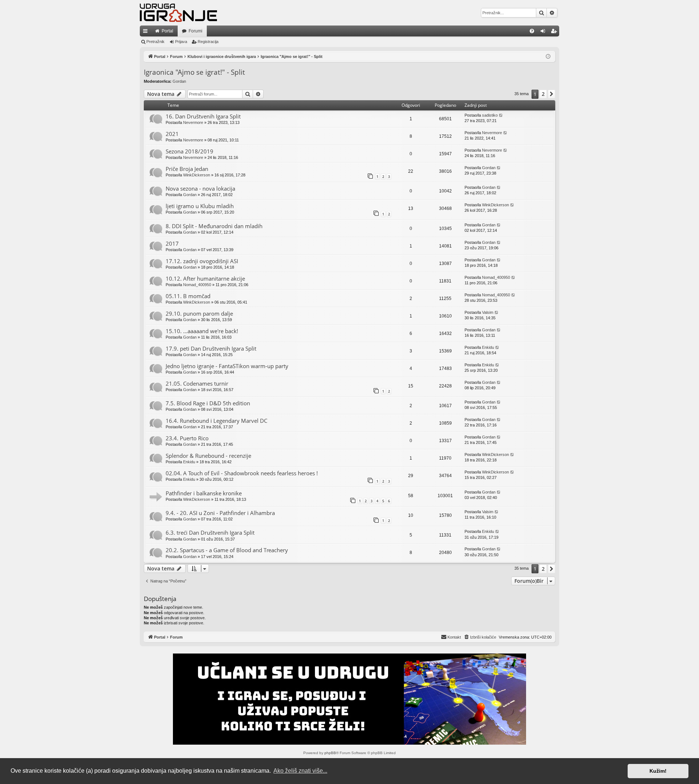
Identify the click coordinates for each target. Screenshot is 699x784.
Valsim (487, 312)
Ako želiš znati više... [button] (300, 771)
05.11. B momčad (188, 296)
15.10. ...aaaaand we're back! (202, 331)
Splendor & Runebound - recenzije (208, 455)
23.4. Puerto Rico (187, 438)
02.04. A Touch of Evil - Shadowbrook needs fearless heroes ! (242, 473)
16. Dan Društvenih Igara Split (203, 116)
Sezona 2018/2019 (189, 151)
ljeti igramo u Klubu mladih (200, 206)
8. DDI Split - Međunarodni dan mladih (214, 226)
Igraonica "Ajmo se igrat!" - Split (194, 72)
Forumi (195, 31)
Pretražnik (155, 41)
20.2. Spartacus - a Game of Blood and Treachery (227, 550)
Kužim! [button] (658, 771)
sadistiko (490, 115)
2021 (172, 133)
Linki (147, 32)
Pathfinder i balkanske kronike (204, 493)
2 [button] (543, 93)
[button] (551, 94)
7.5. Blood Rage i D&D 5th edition (208, 403)
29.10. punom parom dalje (199, 313)
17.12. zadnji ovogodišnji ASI (202, 261)
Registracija (208, 41)
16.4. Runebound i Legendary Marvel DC (216, 420)
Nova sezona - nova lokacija (200, 188)
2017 (172, 243)
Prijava (181, 41)
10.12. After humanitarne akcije (205, 278)
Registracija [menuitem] (555, 32)
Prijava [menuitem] (544, 32)
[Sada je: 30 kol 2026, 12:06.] (548, 56)
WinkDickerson (196, 175)
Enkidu (488, 347)
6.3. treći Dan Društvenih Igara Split (210, 532)
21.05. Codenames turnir (197, 383)
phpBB (330, 753)
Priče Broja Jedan (187, 168)
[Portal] (178, 13)
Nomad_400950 (197, 284)
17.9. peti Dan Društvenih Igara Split (211, 348)
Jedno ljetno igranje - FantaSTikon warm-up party (227, 366)
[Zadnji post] (501, 115)
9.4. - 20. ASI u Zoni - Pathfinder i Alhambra (220, 512)
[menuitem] (531, 31)
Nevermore (193, 122)
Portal (167, 31)
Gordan (179, 81)
